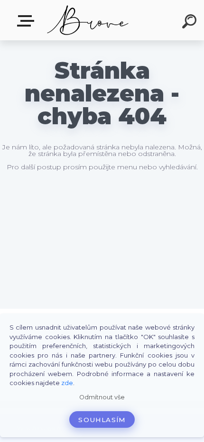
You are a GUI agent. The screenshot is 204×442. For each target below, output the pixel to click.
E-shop (27, 21)
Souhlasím (101, 420)
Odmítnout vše (102, 397)
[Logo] (88, 20)
